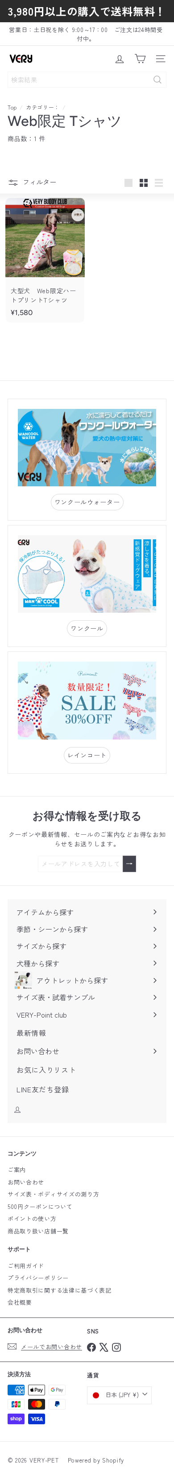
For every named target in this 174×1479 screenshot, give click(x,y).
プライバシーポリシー (38, 1277)
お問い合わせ (26, 1182)
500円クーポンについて (40, 1206)
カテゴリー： (43, 107)
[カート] (140, 59)
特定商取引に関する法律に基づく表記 (60, 1290)
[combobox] (87, 80)
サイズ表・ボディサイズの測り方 (53, 1194)
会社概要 (20, 1302)
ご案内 (17, 1169)
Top (12, 107)
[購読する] (129, 864)
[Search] (157, 80)
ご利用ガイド (26, 1265)
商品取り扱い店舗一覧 (38, 1231)
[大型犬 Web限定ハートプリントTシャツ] (45, 260)
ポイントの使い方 (32, 1218)
